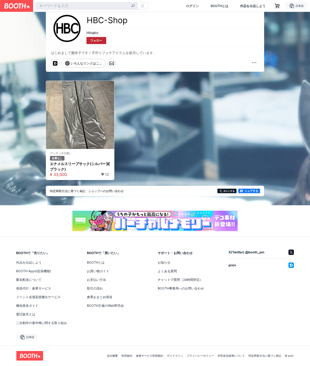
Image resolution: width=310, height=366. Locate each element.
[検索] (133, 6)
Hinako (92, 32)
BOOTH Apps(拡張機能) (33, 271)
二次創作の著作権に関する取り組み (41, 323)
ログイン (192, 5)
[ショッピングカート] (277, 6)
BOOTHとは (219, 5)
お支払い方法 (96, 280)
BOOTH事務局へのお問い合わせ (181, 288)
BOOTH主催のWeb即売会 (105, 305)
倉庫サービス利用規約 (149, 355)
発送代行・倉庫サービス (33, 288)
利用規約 (126, 355)
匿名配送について (29, 280)
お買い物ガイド (98, 271)
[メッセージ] (111, 63)
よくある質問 (167, 271)
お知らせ (164, 262)
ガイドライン (175, 355)
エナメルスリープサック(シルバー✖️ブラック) (80, 166)
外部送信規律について (231, 355)
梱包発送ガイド (27, 305)
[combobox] (86, 6)
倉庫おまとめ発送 (99, 297)
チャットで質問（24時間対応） (180, 280)
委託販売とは (25, 314)
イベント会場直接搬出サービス (38, 297)
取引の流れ (95, 288)
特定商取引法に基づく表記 (264, 355)
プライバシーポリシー (200, 355)
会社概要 (112, 355)
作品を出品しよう (253, 5)
